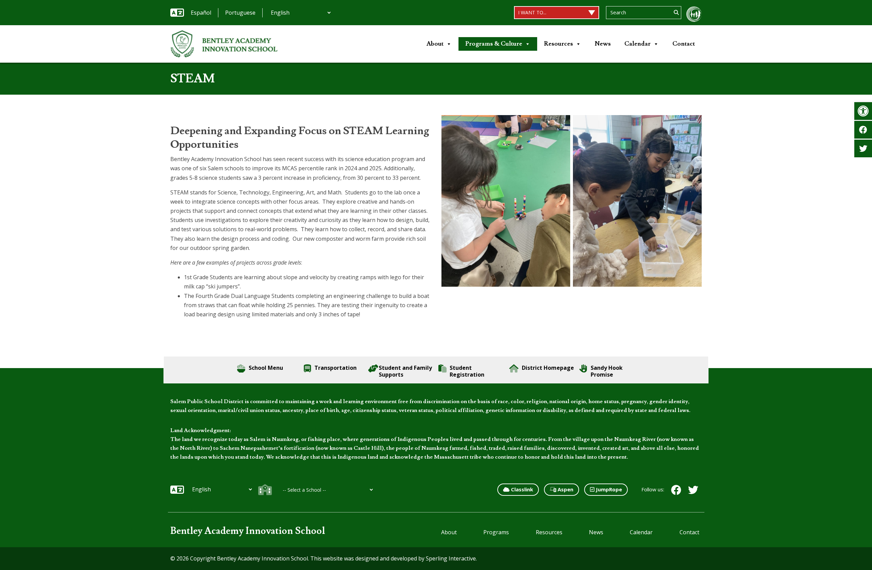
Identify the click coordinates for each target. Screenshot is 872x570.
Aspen (564, 489)
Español (201, 12)
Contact (683, 44)
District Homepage (548, 367)
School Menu (266, 367)
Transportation (335, 367)
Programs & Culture (493, 44)
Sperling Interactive (451, 558)
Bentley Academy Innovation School (247, 531)
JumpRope (608, 489)
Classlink (521, 489)
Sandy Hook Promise (607, 371)
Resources (558, 44)
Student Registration (467, 371)
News (603, 44)
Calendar (637, 44)
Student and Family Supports (405, 371)
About (434, 44)
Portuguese (240, 12)
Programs (496, 532)
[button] (863, 111)
